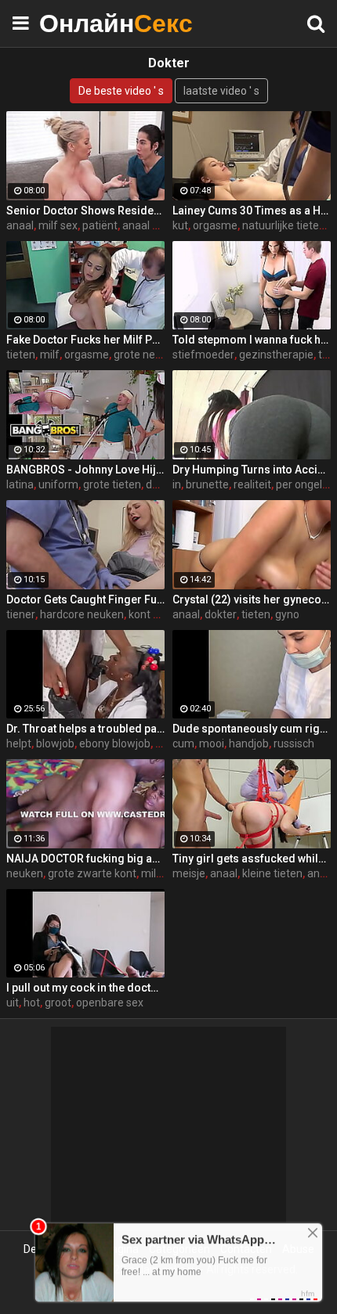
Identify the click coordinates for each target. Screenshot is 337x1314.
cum (183, 743)
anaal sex (145, 225)
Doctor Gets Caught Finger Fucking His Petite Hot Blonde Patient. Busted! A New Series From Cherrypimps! (85, 599)
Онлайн (78, 23)
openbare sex (109, 1002)
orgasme (215, 225)
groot (58, 1002)
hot (32, 1002)
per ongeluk (305, 484)
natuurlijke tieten (283, 225)
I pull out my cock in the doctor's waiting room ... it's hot (85, 987)
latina (20, 484)
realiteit (252, 484)
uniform (58, 484)
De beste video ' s (121, 91)
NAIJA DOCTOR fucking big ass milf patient (85, 858)
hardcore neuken (82, 614)
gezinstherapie (276, 354)
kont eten (152, 614)
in (176, 484)
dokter (162, 484)
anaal (20, 225)
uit (12, 1002)
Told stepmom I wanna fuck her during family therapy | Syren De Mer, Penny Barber (251, 339)
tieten (20, 354)
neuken (24, 873)
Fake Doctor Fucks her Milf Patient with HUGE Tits (85, 339)
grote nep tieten (153, 354)
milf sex (58, 225)
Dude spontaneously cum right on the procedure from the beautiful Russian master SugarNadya (251, 728)
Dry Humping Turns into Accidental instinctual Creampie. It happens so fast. (251, 469)
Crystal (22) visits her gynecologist (251, 599)
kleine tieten (272, 873)
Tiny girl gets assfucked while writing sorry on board (251, 858)
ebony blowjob (114, 743)
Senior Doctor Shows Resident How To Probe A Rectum (85, 210)
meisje (188, 873)
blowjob (55, 743)
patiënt (100, 225)
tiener (20, 614)
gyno (287, 614)
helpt (18, 743)
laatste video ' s (221, 91)
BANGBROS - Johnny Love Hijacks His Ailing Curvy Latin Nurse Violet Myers (85, 469)
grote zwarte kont (92, 873)
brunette (207, 484)
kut (180, 225)
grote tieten (112, 484)
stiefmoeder (203, 354)
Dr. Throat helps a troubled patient (85, 728)
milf (50, 354)
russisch (294, 743)
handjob (249, 743)
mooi (211, 743)
